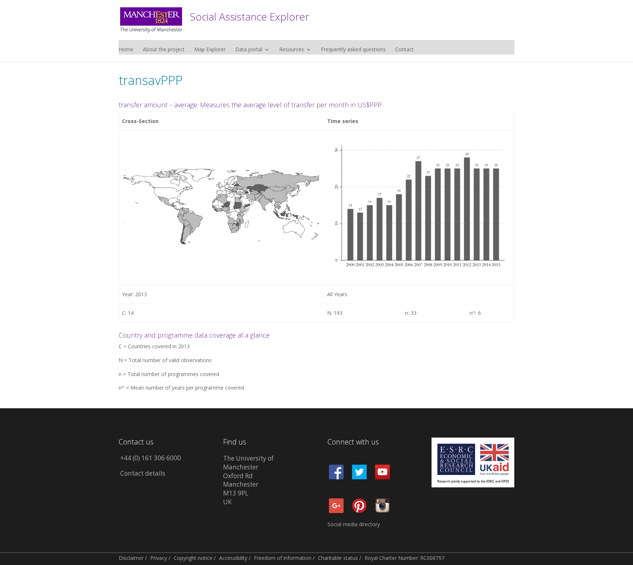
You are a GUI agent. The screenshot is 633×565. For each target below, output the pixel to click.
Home (126, 50)
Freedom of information (282, 557)
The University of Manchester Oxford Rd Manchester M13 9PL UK (248, 480)
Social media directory (353, 524)
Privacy (158, 557)
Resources (291, 50)
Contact (404, 50)
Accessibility (233, 557)
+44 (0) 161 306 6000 (150, 458)
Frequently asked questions (353, 50)
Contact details (142, 473)
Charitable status (338, 557)
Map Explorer (210, 50)
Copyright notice (193, 557)
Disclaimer (131, 557)
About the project (164, 50)
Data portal (248, 50)
